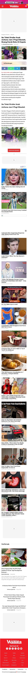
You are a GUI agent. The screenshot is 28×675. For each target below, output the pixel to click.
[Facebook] (7, 649)
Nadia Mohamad (5, 574)
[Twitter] (13, 649)
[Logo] (14, 6)
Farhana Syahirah (11, 589)
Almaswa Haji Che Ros (8, 44)
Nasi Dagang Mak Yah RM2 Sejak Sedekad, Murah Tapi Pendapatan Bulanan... (11, 570)
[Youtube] (18, 649)
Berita (12, 34)
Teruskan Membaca (14, 150)
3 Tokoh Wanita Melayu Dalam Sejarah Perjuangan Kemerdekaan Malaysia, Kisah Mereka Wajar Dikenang (14, 596)
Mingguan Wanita (5, 34)
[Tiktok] (15, 649)
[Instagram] (10, 649)
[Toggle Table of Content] (22, 63)
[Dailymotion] (21, 649)
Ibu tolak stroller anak (6, 72)
